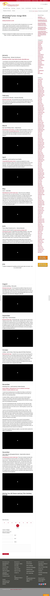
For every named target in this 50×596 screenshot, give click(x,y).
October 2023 (40, 128)
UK (38, 69)
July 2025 (40, 97)
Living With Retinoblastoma (5, 573)
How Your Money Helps (42, 567)
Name (15, 535)
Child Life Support (5, 570)
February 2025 (41, 105)
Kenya (39, 53)
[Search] (47, 11)
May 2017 (40, 217)
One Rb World (40, 57)
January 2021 (40, 171)
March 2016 (40, 224)
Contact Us (16, 572)
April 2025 (40, 102)
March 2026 (40, 86)
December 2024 (41, 107)
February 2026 (41, 87)
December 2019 (41, 190)
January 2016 (40, 227)
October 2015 (40, 229)
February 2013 (41, 242)
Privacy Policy (20, 589)
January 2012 (40, 247)
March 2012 (40, 246)
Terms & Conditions (15, 589)
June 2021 (40, 164)
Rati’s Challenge (41, 60)
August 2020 (40, 178)
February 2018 (41, 207)
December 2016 (41, 219)
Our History (16, 567)
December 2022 (41, 142)
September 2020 (41, 177)
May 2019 (40, 197)
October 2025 (40, 93)
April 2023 (40, 136)
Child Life (40, 46)
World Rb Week (29, 569)
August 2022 (40, 148)
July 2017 (40, 214)
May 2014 (40, 236)
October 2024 (40, 110)
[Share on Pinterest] (16, 522)
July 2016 (40, 223)
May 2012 (40, 245)
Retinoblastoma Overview (5, 564)
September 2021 (41, 159)
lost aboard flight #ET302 (14, 131)
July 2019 (40, 195)
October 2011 (40, 250)
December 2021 (41, 155)
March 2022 (40, 152)
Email (15, 538)
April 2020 (40, 184)
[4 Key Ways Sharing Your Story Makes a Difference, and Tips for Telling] (49, 298)
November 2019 (41, 191)
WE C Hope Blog (29, 573)
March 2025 (40, 103)
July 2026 (40, 80)
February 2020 (41, 187)
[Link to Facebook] (41, 4)
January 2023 (40, 141)
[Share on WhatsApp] (12, 522)
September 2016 (41, 221)
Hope (39, 51)
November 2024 (41, 109)
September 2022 (41, 146)
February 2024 (41, 122)
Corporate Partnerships (42, 572)
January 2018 (40, 208)
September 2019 (41, 194)
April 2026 (40, 84)
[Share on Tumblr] (23, 522)
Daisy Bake (40, 47)
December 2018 (41, 201)
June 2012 (40, 243)
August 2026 (40, 79)
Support (39, 66)
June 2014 (40, 234)
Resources (40, 63)
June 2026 (40, 81)
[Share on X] (8, 522)
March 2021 (40, 168)
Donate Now (40, 568)
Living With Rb (41, 54)
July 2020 (40, 180)
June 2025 (40, 99)
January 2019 (40, 200)
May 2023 (40, 135)
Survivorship (40, 67)
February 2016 (41, 226)
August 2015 (40, 230)
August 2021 (40, 161)
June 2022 (40, 149)
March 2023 (40, 138)
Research (40, 61)
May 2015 (40, 232)
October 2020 (40, 175)
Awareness (40, 43)
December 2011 (41, 249)
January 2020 (40, 188)
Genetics (39, 50)
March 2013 (40, 240)
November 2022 (41, 144)
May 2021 (40, 165)
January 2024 (40, 123)
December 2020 (41, 172)
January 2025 (40, 106)
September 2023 (41, 129)
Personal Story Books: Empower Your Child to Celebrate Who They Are (42, 24)
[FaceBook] (39, 584)
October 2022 (40, 145)
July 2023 (40, 132)
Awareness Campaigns (30, 567)
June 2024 (40, 116)
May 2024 (40, 118)
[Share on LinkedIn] (19, 522)
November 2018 (41, 203)
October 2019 (40, 193)
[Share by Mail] (27, 522)
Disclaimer (11, 589)
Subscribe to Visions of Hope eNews (42, 564)
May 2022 (40, 151)
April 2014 (40, 237)
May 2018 (40, 206)
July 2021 (40, 162)
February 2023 (41, 139)
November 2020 (41, 174)
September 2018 (41, 204)
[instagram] (41, 584)
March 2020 (40, 185)
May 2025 (40, 100)
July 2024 (40, 115)
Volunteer (40, 574)
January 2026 (40, 89)
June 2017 (40, 216)
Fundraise (40, 570)
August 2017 (40, 213)
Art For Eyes (40, 41)
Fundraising (40, 48)
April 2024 (40, 119)
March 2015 (40, 233)
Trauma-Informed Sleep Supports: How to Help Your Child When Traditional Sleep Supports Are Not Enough (43, 33)
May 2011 (40, 252)
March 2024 (40, 120)
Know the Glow (5, 567)
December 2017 (41, 210)
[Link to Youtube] (45, 4)
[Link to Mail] (47, 4)
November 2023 (41, 126)
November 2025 (41, 92)
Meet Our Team (17, 570)
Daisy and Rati (17, 568)
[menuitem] (27, 0)
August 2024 (40, 113)
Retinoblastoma (41, 64)
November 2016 (41, 220)
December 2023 (41, 125)
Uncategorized (41, 70)
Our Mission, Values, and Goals (18, 564)
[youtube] (45, 584)
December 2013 (41, 239)
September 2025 (41, 94)
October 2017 (40, 211)
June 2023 (40, 133)
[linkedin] (43, 584)
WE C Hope (40, 73)
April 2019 (40, 198)
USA (39, 72)
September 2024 (41, 112)
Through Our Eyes (6, 576)
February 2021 (41, 169)
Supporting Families (30, 571)
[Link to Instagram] (42, 4)
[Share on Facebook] (4, 522)
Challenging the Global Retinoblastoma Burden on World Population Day (42, 28)
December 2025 (41, 90)
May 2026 (40, 83)
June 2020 (40, 181)
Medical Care (40, 56)
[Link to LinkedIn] (44, 4)
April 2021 (40, 167)
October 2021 (40, 158)
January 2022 (40, 154)
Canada (39, 44)
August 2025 (40, 96)
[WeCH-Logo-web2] (10, 4)
